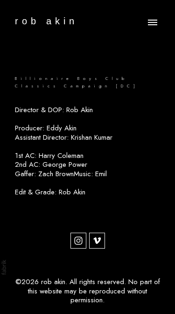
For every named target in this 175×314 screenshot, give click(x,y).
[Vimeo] (97, 241)
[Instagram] (78, 241)
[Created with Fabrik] (3, 267)
